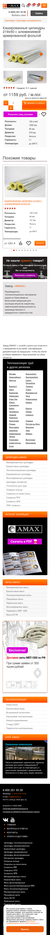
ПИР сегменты (13, 505)
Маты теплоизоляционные (16, 889)
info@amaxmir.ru (14, 796)
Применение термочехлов (18, 744)
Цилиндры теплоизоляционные (18, 843)
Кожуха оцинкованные (17, 720)
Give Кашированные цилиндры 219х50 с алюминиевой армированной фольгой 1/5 (4, 88)
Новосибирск (15, 377)
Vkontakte (5, 820)
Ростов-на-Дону (33, 424)
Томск (28, 389)
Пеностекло (12, 704)
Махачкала (31, 442)
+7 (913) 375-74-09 (18, 793)
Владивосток (31, 392)
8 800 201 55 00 (13, 790)
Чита (28, 395)
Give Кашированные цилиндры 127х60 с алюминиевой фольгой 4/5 (13, 208)
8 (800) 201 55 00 (17, 12)
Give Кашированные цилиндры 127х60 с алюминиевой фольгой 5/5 (15, 208)
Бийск (11, 408)
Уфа (28, 430)
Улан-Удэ (13, 399)
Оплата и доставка (17, 836)
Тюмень (29, 386)
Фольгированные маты (17, 606)
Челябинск (14, 411)
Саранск (29, 414)
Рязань (12, 424)
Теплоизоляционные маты (18, 595)
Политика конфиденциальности (15, 808)
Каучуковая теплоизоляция (19, 716)
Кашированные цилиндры (18, 474)
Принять (25, 929)
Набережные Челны (15, 435)
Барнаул (13, 386)
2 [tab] (16, 250)
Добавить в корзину (36, 102)
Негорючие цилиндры (14, 858)
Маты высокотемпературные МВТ (19, 886)
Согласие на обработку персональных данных (21, 811)
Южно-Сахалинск (14, 403)
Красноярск (31, 373)
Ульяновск (13, 439)
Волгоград (30, 439)
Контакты (12, 832)
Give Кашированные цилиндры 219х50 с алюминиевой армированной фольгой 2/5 (7, 88)
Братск (29, 408)
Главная (11, 824)
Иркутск (12, 380)
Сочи (11, 446)
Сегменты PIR (10, 867)
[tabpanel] (25, 206)
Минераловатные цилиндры (19, 462)
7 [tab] (30, 250)
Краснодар (14, 420)
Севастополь (15, 442)
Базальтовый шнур (15, 708)
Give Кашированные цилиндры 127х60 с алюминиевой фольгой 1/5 (5, 208)
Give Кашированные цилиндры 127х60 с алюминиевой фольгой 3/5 (10, 208)
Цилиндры (10, 20)
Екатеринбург (32, 377)
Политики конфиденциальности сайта (20, 922)
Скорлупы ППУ (11, 870)
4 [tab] (22, 250)
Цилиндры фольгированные (17, 855)
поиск (23, 5)
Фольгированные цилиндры (19, 477)
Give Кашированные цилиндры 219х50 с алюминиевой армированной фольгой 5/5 (14, 88)
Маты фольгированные (14, 883)
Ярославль (14, 427)
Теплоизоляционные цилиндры (21, 470)
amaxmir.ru (7, 805)
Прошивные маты (14, 598)
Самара (29, 420)
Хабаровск (14, 395)
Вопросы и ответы (17, 828)
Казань (29, 402)
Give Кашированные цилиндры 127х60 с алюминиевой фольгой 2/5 (8, 208)
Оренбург (13, 430)
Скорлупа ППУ (13, 497)
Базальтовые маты (15, 591)
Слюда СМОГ (13, 724)
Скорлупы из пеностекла (18, 493)
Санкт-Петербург (30, 381)
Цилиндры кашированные (29, 20)
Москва (12, 373)
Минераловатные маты (17, 587)
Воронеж (30, 427)
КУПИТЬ (40, 243)
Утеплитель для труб (16, 485)
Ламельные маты (14, 602)
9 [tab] (36, 250)
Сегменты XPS (13, 501)
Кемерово (13, 392)
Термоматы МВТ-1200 (16, 610)
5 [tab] (25, 250)
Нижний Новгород (13, 416)
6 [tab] (27, 250)
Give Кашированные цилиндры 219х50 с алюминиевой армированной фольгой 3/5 (9, 88)
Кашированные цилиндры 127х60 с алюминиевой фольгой (23, 202)
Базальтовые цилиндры (17, 466)
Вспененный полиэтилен (18, 712)
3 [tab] (19, 250)
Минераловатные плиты (15, 876)
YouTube (12, 820)
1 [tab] (13, 250)
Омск (11, 389)
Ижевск (29, 433)
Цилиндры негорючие (16, 481)
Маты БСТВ (12, 614)
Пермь (29, 411)
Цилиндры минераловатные (17, 846)
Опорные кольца (14, 489)
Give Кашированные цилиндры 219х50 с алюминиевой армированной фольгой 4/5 (12, 88)
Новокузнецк (31, 399)
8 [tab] (33, 250)
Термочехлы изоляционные (19, 728)
